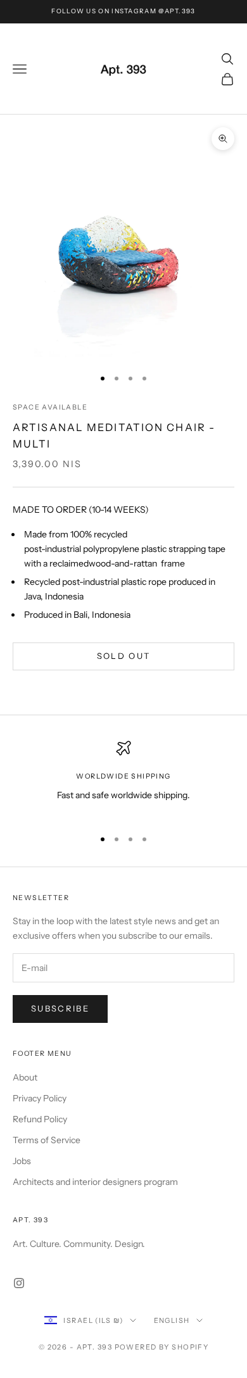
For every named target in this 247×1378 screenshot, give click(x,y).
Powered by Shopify (162, 1347)
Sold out (124, 656)
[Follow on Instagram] (19, 1283)
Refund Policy (40, 1119)
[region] (123, 779)
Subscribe (60, 1008)
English (172, 1320)
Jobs (22, 1161)
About (25, 1077)
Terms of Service (46, 1140)
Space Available (50, 407)
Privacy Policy (39, 1098)
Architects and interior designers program (95, 1181)
